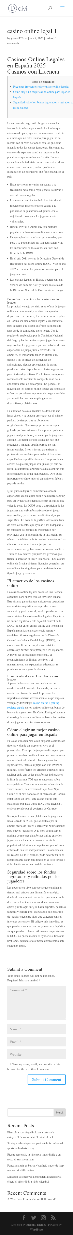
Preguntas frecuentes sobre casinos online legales (41, 86)
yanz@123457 (19, 38)
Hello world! (48, 1199)
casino (49, 38)
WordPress (36, 1229)
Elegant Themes (36, 1224)
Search (59, 1112)
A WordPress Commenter (21, 1199)
